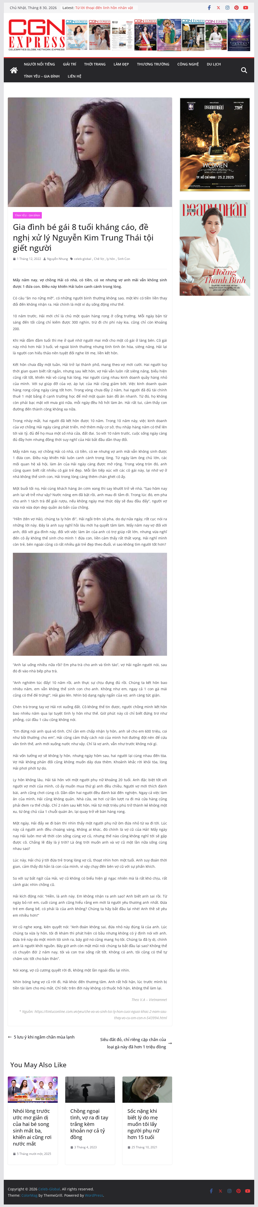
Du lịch (214, 64)
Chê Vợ (99, 259)
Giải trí (69, 64)
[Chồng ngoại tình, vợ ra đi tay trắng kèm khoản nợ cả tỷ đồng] (90, 1080)
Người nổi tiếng (39, 64)
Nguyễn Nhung (57, 259)
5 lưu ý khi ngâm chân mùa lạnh (44, 1037)
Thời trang (95, 64)
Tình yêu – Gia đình (42, 76)
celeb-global (82, 259)
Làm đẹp (121, 64)
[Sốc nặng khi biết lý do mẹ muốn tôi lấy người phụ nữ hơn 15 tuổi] (147, 1080)
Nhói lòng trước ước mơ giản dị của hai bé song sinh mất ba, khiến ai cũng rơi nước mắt (32, 1127)
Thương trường (153, 64)
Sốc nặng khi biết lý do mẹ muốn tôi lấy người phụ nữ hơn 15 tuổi (143, 1124)
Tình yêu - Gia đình (27, 215)
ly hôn (111, 259)
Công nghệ (188, 64)
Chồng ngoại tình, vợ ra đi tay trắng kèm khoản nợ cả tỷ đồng (89, 1124)
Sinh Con (124, 259)
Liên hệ (74, 76)
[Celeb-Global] (14, 70)
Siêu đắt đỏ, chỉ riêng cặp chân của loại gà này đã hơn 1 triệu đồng (133, 1043)
